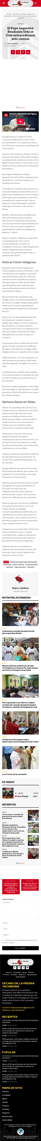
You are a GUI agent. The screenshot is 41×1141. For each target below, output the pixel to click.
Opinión (5, 771)
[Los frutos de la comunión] (20, 757)
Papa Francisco (20, 567)
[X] (18, 52)
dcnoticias (7, 564)
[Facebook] (13, 52)
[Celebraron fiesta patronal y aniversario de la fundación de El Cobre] (20, 722)
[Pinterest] (23, 52)
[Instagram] (19, 967)
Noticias (10, 567)
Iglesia (4, 628)
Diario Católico (12, 43)
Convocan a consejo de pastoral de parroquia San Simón (18, 632)
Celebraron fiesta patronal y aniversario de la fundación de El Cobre (20, 740)
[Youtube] (27, 967)
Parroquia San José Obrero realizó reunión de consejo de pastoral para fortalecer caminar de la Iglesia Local (19, 704)
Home (9, 14)
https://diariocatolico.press (20, 591)
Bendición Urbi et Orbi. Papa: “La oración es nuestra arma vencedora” (30, 886)
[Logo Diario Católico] (20, 3)
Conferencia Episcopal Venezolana (23, 562)
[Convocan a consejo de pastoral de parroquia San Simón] (20, 614)
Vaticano (16, 14)
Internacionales (32, 564)
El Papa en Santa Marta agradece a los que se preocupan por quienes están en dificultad (11, 888)
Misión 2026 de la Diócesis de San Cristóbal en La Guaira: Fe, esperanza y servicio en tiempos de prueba (20, 668)
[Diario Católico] (20, 579)
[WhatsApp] (28, 52)
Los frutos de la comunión (14, 774)
